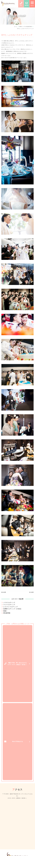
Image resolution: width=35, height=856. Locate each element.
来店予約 (26, 5)
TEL (21, 5)
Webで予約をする (17, 741)
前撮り (5, 611)
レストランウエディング (10, 606)
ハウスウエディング (9, 602)
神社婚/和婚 (6, 613)
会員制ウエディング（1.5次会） (12, 609)
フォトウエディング (9, 604)
